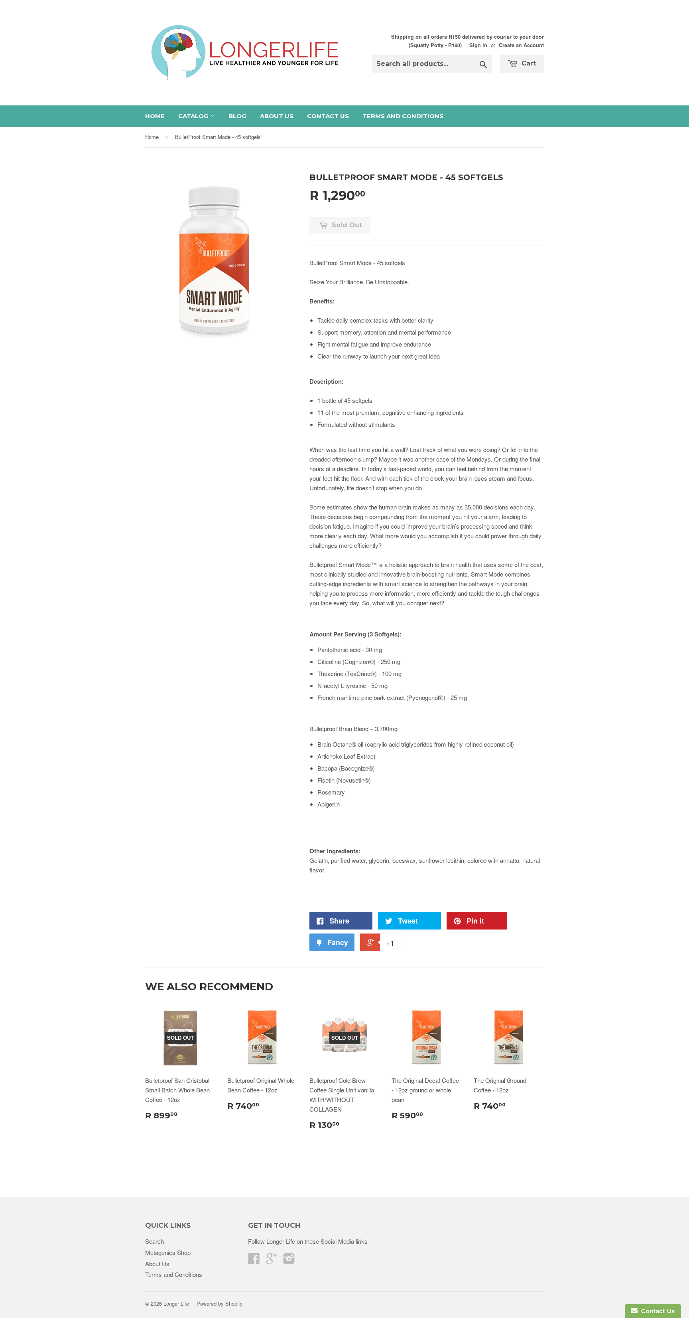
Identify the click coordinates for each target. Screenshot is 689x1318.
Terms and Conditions (402, 116)
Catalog (194, 116)
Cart (528, 63)
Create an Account (521, 45)
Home (155, 116)
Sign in (478, 45)
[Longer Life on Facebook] (254, 1261)
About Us (276, 116)
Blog (237, 116)
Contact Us (328, 116)
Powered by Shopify (220, 1303)
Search (154, 1241)
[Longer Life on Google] (272, 1261)
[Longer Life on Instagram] (289, 1261)
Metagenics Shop (168, 1252)
